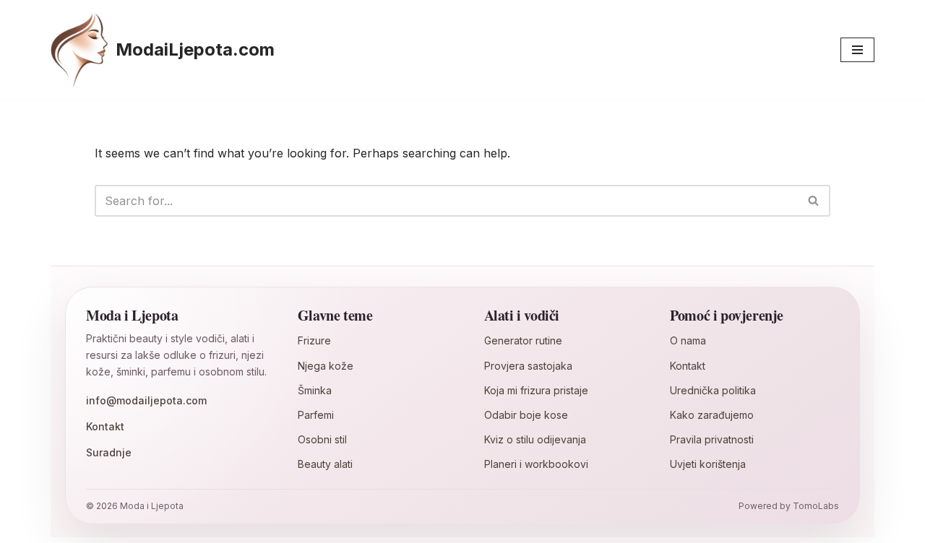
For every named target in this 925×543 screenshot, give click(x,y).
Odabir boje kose (526, 415)
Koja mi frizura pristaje (536, 390)
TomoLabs (816, 505)
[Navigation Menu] (857, 50)
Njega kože (325, 366)
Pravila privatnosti (712, 439)
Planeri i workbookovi (536, 464)
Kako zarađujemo (712, 415)
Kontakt (105, 426)
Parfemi (316, 415)
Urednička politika (713, 390)
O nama (688, 340)
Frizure (314, 340)
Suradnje (109, 452)
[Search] (814, 201)
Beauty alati (325, 464)
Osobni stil (322, 439)
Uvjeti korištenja (708, 464)
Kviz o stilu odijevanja (535, 439)
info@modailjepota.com (146, 400)
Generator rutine (523, 340)
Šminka (315, 390)
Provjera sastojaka (528, 366)
